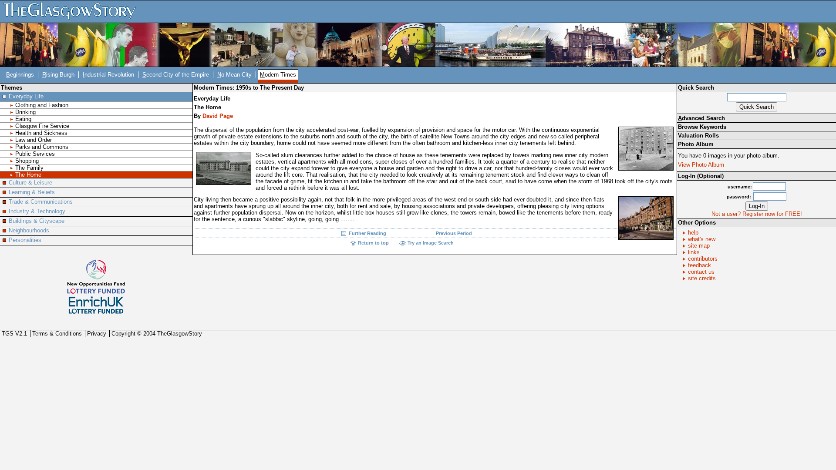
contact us (701, 272)
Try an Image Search (431, 242)
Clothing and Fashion (41, 105)
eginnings (20, 74)
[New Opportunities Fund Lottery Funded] (96, 276)
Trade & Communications (41, 201)
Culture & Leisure (30, 182)
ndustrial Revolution (108, 74)
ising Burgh (58, 74)
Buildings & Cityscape (36, 221)
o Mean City (234, 74)
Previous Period (454, 233)
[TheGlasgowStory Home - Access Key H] (72, 11)
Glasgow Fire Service (42, 126)
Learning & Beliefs (32, 192)
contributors (703, 258)
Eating (23, 119)
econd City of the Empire (175, 74)
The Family (29, 167)
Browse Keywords (702, 127)
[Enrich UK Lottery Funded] (96, 305)
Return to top (373, 242)
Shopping (27, 161)
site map (699, 245)
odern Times (278, 74)
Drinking (25, 112)
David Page (217, 116)
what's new (701, 239)
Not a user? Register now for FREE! (756, 214)
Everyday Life (26, 96)
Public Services (35, 154)
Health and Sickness (41, 133)
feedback (699, 265)
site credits (702, 278)
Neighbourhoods (29, 230)
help (693, 232)
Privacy (96, 333)
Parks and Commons (41, 147)
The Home (28, 174)
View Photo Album (701, 164)
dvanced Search (701, 118)
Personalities (25, 240)
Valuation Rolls (698, 135)
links (694, 252)
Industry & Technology (37, 211)
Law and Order (33, 140)
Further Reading (367, 233)
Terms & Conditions (57, 333)
